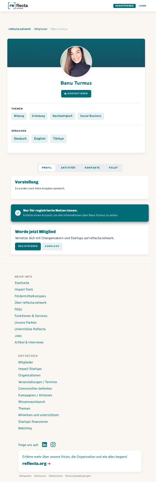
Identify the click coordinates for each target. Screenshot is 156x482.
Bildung (19, 116)
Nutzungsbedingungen (78, 476)
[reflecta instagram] (53, 445)
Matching (25, 428)
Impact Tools (24, 290)
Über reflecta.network (31, 303)
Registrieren (124, 5)
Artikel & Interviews (29, 343)
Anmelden (52, 246)
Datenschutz (56, 476)
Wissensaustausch (31, 402)
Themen (24, 409)
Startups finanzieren (33, 422)
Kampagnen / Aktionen (35, 395)
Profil (47, 168)
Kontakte (92, 168)
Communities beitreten (35, 389)
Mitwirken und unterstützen (38, 415)
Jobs (18, 336)
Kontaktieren (77, 93)
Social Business (90, 116)
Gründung (38, 116)
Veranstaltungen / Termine (37, 382)
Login (142, 6)
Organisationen (29, 376)
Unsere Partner (26, 323)
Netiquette (25, 476)
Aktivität (68, 168)
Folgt (113, 168)
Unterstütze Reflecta (30, 329)
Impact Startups (30, 369)
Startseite (22, 283)
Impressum (40, 476)
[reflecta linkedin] (44, 445)
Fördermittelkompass (30, 296)
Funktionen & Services (31, 316)
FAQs (18, 310)
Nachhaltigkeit (63, 116)
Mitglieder (25, 362)
